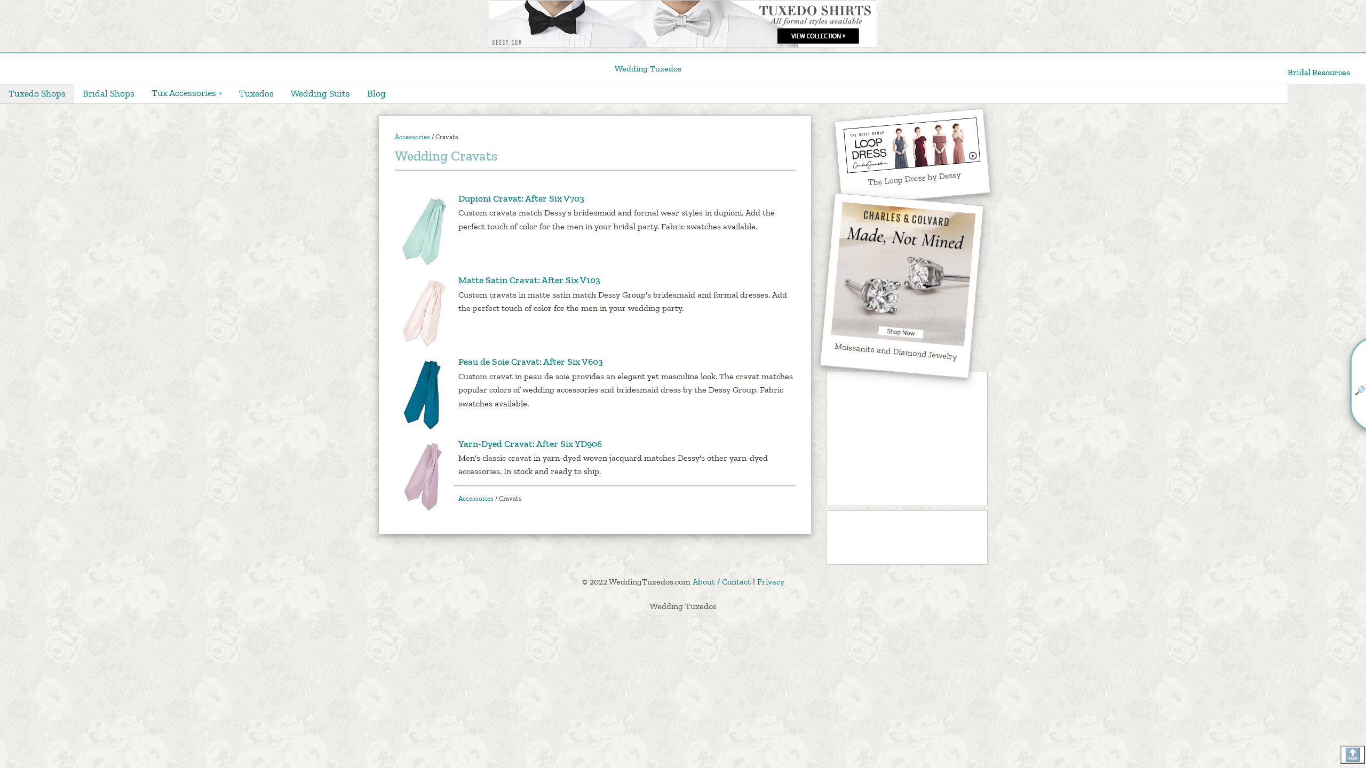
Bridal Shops (108, 93)
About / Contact (722, 582)
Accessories (412, 137)
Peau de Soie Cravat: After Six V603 (530, 361)
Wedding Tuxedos (648, 68)
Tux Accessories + (187, 93)
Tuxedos (256, 93)
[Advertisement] (907, 439)
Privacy (770, 582)
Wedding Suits (320, 93)
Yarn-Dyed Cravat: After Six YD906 (530, 444)
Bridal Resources (1319, 72)
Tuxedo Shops (37, 93)
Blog (376, 93)
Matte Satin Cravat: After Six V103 (529, 280)
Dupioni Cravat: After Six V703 (521, 198)
